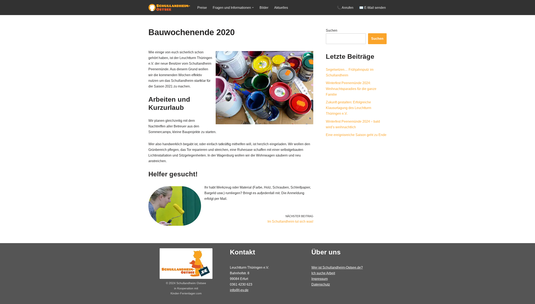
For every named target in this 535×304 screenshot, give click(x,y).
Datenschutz (320, 284)
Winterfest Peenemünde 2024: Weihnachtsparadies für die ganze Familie (351, 88)
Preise (202, 7)
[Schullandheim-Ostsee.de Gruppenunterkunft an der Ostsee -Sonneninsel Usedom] (169, 7)
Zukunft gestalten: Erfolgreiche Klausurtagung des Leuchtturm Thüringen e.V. (348, 107)
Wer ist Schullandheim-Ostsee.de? (337, 267)
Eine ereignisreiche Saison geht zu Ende (356, 135)
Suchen (331, 30)
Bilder (264, 7)
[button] (253, 7)
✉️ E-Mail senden (372, 7)
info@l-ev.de (239, 290)
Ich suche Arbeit (323, 273)
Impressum (319, 279)
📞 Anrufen (345, 7)
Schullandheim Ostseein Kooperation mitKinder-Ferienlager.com (188, 288)
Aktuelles (281, 7)
